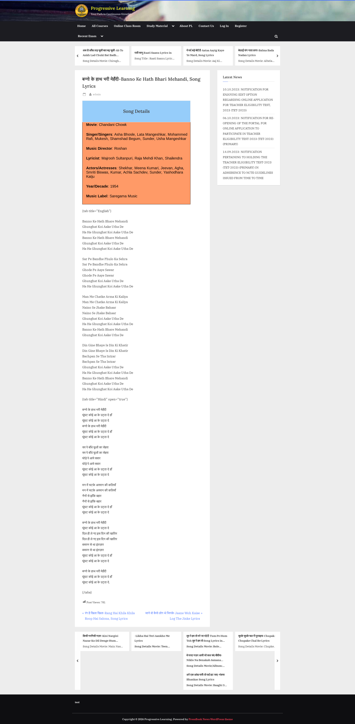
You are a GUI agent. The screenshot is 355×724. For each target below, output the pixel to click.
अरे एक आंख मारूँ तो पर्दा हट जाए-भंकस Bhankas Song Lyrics (205, 676)
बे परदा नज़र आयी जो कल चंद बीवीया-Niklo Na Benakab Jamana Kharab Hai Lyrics (204, 658)
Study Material (157, 26)
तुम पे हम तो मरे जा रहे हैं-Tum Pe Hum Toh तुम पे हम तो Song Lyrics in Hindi (206, 638)
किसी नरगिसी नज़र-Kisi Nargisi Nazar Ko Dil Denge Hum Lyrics (100, 638)
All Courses (100, 26)
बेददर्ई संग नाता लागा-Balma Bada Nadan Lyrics (256, 52)
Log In (224, 26)
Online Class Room (127, 26)
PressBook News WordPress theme (211, 719)
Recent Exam (87, 36)
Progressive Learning (113, 8)
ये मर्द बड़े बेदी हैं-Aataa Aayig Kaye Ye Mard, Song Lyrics (205, 52)
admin (97, 94)
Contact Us (206, 26)
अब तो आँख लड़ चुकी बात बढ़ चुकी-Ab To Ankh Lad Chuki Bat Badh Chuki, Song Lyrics (103, 53)
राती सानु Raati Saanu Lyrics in (153, 52)
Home (81, 26)
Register (241, 26)
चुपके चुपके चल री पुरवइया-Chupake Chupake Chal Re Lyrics (257, 638)
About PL (186, 26)
